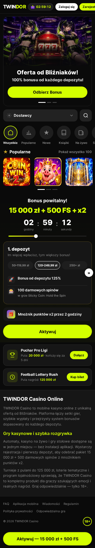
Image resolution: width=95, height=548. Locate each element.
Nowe (46, 143)
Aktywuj (47, 331)
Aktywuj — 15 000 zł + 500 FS (47, 538)
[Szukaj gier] (86, 115)
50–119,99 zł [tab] (20, 265)
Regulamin (71, 504)
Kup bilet (77, 377)
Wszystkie (10, 143)
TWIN (14, 6)
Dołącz (79, 355)
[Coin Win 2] (17, 172)
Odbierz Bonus (47, 92)
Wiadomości (51, 504)
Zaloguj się (67, 7)
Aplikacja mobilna (26, 504)
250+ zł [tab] (74, 265)
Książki (64, 143)
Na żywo (81, 143)
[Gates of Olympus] (79, 172)
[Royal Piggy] (48, 172)
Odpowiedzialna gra (50, 511)
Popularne (28, 143)
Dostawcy (23, 115)
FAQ (6, 504)
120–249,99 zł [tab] (47, 265)
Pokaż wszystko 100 (75, 152)
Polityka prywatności (18, 511)
